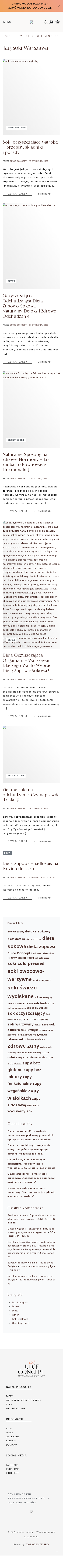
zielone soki (46, 1047)
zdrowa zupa (46, 1030)
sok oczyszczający (26, 1013)
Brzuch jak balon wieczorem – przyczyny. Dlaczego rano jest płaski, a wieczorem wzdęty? (31, 1192)
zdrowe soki (16, 1039)
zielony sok (14, 1052)
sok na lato (15, 1003)
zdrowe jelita (15, 1035)
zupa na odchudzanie (32, 1057)
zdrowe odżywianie (35, 1034)
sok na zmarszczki (37, 1008)
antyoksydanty (16, 932)
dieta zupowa (41, 946)
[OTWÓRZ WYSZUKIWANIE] (46, 22)
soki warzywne (42, 980)
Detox (11, 281)
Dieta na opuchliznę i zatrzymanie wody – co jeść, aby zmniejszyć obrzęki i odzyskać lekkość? (29, 1149)
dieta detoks (16, 938)
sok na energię (43, 997)
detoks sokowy (38, 931)
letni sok (36, 953)
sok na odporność (17, 1008)
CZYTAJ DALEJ (20, 193)
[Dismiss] (59, 6)
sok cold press (42, 958)
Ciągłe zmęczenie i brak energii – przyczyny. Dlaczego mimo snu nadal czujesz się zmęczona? (31, 1177)
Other (15, 1314)
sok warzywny (21, 1024)
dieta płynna (34, 939)
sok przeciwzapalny (35, 1019)
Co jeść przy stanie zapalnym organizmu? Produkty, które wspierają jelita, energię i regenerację (31, 1163)
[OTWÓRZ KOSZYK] (57, 22)
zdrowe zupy (23, 1046)
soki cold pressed (26, 963)
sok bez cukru (26, 958)
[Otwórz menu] (11, 22)
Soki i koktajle (17, 128)
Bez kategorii (16, 440)
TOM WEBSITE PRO (38, 1544)
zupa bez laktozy (31, 1052)
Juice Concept (18, 161)
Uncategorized (20, 1323)
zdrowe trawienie (35, 1039)
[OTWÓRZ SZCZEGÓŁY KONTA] (51, 22)
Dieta (7, 853)
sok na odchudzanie (38, 1003)
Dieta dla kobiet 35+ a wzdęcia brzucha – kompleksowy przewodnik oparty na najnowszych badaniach (31, 1135)
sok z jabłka (41, 1025)
